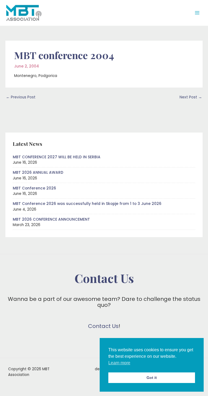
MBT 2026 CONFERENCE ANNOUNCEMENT (51, 219)
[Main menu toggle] (197, 12)
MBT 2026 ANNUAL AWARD (38, 172)
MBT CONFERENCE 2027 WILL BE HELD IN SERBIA (56, 157)
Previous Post (20, 97)
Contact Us (103, 326)
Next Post (191, 97)
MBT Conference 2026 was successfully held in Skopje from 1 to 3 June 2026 (87, 203)
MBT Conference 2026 (34, 188)
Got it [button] (152, 377)
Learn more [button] (119, 362)
